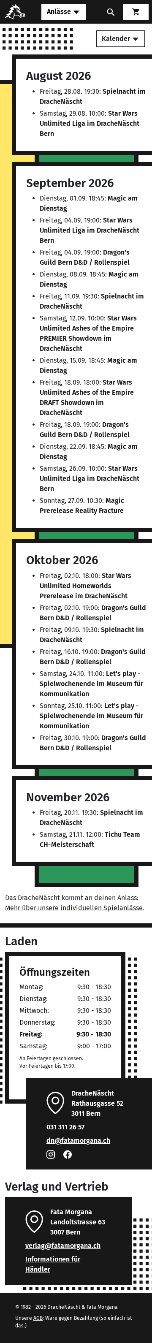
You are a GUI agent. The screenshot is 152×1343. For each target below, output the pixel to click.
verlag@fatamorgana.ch (62, 1246)
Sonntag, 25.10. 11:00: (91, 716)
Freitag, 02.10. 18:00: (85, 586)
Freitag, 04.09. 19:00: (89, 230)
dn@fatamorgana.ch (78, 1141)
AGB (38, 1318)
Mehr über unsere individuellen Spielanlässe (74, 908)
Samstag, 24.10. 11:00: (91, 684)
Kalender (117, 39)
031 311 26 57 (65, 1127)
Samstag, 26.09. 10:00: (89, 478)
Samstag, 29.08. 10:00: (89, 123)
